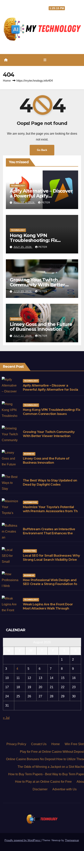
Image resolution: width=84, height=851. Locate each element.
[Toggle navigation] (44, 60)
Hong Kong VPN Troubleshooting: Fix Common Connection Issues (42, 240)
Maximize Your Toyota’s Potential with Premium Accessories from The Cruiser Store (51, 511)
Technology (18, 186)
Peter (45, 202)
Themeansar (72, 840)
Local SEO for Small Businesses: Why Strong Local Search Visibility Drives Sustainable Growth (51, 560)
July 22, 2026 (22, 335)
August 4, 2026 (24, 202)
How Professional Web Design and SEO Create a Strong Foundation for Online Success (50, 584)
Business (16, 319)
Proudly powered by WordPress (22, 840)
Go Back (42, 150)
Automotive (30, 502)
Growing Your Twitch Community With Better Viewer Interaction (37, 284)
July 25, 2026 (22, 247)
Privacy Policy (16, 744)
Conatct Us (38, 744)
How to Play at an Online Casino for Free (43, 781)
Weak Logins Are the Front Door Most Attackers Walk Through (48, 606)
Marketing (30, 551)
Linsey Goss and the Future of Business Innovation (41, 326)
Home (7, 80)
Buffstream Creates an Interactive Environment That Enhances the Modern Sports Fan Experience (49, 533)
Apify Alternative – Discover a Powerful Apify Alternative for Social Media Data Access (51, 390)
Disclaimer (40, 789)
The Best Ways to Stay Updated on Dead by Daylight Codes (50, 482)
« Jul (6, 717)
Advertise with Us (64, 789)
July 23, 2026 (22, 291)
